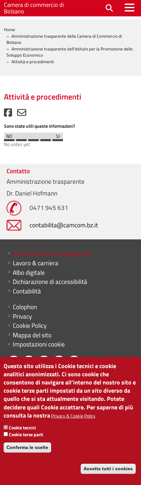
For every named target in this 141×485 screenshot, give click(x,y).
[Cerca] (109, 8)
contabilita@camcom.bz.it (64, 225)
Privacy (22, 316)
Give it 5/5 (57, 138)
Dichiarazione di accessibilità (50, 281)
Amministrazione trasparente (52, 253)
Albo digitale (29, 272)
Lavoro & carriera (35, 263)
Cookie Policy (30, 325)
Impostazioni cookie (39, 344)
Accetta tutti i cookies (108, 468)
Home (9, 29)
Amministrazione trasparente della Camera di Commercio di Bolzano (64, 39)
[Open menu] (129, 7)
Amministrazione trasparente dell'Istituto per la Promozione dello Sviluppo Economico (70, 52)
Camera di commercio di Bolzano (34, 8)
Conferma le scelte (27, 447)
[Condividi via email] (21, 114)
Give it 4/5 (45, 138)
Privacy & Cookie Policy (73, 415)
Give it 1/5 (9, 138)
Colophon (25, 306)
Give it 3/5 (33, 138)
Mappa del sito (32, 335)
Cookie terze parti (26, 434)
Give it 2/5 (21, 138)
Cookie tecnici (22, 427)
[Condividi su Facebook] (8, 114)
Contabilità (27, 291)
